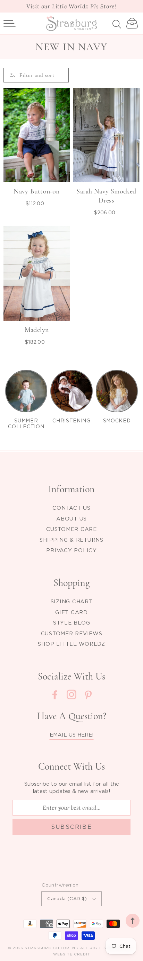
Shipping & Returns (71, 539)
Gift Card (71, 612)
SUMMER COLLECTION (26, 423)
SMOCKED (117, 420)
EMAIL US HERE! (72, 734)
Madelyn (37, 330)
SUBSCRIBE (71, 827)
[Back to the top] (133, 921)
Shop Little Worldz (71, 643)
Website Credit (71, 954)
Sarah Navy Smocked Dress (106, 196)
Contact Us (71, 507)
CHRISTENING (71, 420)
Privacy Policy (71, 550)
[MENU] (9, 23)
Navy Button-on (37, 191)
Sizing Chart (72, 601)
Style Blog (71, 622)
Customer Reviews (71, 633)
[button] (9, 23)
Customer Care (71, 529)
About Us (71, 518)
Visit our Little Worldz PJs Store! (71, 6)
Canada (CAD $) (67, 898)
